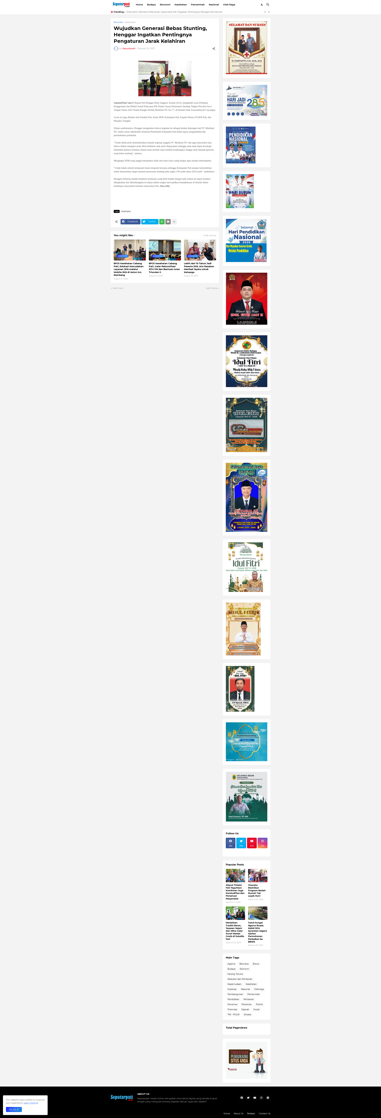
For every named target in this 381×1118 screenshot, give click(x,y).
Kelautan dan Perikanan (240, 979)
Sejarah (245, 1009)
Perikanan (248, 999)
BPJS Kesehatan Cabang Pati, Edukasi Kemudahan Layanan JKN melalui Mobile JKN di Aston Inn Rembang (128, 269)
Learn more (30, 1103)
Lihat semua (209, 235)
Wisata (247, 1014)
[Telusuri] (267, 4)
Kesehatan (181, 4)
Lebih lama (211, 288)
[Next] (268, 11)
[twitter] (248, 1097)
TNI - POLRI (233, 1014)
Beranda (118, 22)
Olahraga (259, 989)
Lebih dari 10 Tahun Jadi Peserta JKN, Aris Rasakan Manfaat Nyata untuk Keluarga (199, 268)
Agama (231, 964)
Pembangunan (235, 994)
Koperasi (232, 989)
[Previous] (265, 11)
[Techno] (262, 850)
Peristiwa (232, 1004)
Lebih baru (118, 288)
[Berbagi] (213, 48)
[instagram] (261, 1097)
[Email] (168, 221)
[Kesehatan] (231, 853)
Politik (259, 1004)
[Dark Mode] (262, 4)
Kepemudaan (234, 984)
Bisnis (256, 964)
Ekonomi (165, 4)
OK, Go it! (14, 1109)
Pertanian (247, 1004)
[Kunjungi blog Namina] (246, 1078)
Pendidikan (233, 999)
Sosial (256, 1009)
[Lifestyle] (231, 850)
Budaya (151, 4)
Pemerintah (198, 4)
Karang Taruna (235, 974)
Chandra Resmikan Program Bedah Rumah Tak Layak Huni (257, 890)
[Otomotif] (252, 850)
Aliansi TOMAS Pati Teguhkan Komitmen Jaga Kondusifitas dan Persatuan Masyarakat (235, 892)
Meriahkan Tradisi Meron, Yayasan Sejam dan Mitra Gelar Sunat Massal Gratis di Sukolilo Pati (235, 930)
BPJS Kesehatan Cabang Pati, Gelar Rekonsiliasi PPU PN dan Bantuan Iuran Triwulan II (164, 268)
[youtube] (254, 1097)
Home (139, 4)
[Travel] (241, 850)
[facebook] (241, 1097)
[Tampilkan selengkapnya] (174, 221)
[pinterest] (267, 1097)
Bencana (244, 964)
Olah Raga (229, 4)
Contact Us (264, 1113)
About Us (238, 1113)
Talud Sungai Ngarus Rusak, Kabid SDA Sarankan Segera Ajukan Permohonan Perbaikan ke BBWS (257, 932)
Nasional (214, 4)
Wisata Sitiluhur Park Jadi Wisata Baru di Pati (150, 12)
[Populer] (241, 853)
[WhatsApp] (162, 221)
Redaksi (251, 1113)
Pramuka (232, 1009)
